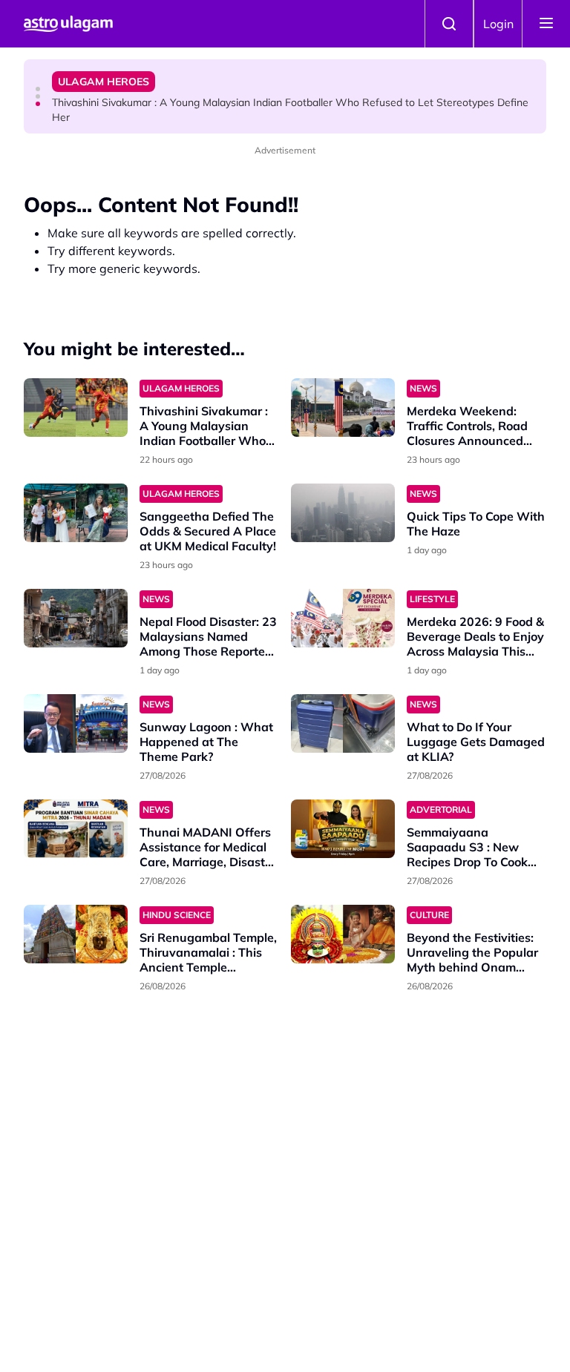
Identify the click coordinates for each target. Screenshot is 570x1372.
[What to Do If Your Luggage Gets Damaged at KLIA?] (343, 723)
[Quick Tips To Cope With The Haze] (343, 513)
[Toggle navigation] (546, 23)
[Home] (68, 23)
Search (449, 23)
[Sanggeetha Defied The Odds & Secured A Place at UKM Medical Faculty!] (76, 513)
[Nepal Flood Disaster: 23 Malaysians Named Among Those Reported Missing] (76, 618)
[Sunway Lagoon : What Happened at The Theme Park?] (76, 723)
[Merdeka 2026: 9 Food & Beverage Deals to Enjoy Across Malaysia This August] (343, 618)
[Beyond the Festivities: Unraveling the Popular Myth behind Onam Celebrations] (343, 934)
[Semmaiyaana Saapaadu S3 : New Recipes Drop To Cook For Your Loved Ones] (343, 828)
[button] (38, 89)
